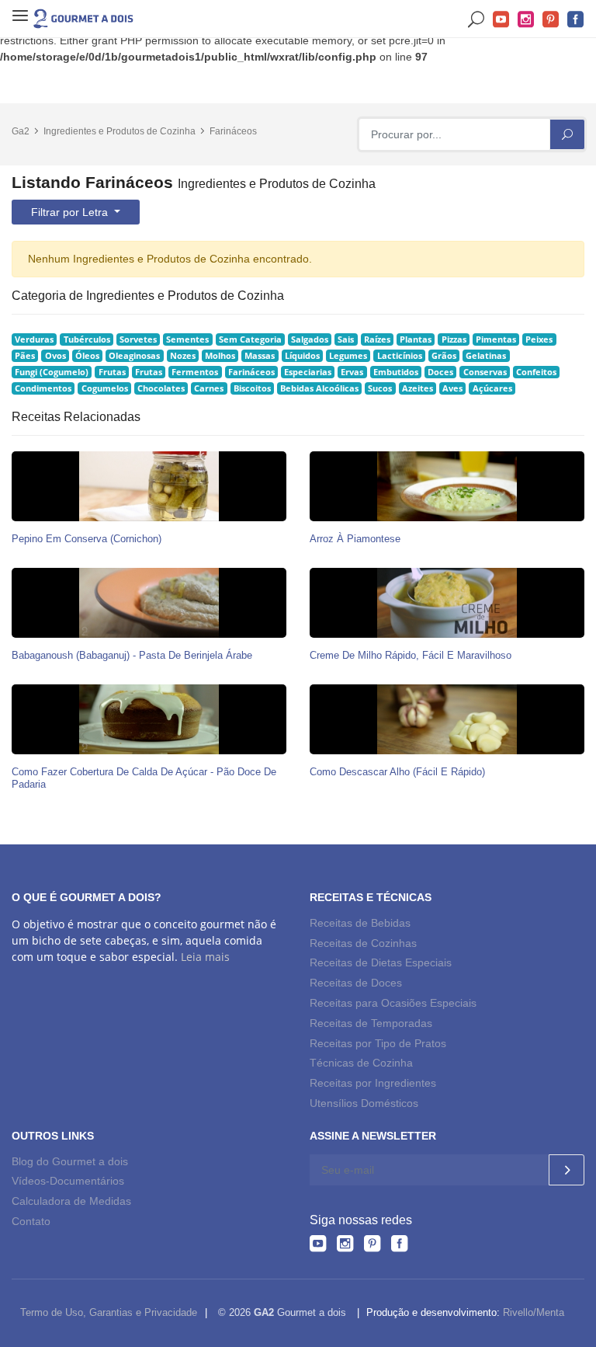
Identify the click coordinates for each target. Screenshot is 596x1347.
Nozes (183, 355)
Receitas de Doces (356, 982)
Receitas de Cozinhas (363, 943)
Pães (25, 355)
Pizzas (454, 339)
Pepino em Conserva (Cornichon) (86, 539)
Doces (440, 372)
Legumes (348, 355)
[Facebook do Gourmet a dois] (399, 1243)
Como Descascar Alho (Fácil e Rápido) (397, 772)
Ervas (352, 372)
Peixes (539, 339)
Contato (31, 1221)
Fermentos (195, 372)
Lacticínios (399, 355)
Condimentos (43, 388)
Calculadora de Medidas (71, 1201)
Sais (346, 339)
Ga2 (20, 131)
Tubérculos (87, 339)
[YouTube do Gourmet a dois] (318, 1243)
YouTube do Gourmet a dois (501, 20)
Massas (259, 355)
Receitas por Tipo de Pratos (378, 1043)
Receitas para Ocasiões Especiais (393, 1003)
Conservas (485, 372)
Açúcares (492, 388)
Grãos (443, 355)
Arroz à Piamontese (355, 539)
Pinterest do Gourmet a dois (551, 20)
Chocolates (161, 388)
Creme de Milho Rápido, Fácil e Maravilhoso (410, 655)
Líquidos (302, 355)
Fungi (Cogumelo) (51, 372)
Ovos (55, 355)
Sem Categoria (250, 339)
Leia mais (205, 956)
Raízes (377, 339)
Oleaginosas (134, 355)
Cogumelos (104, 388)
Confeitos (536, 372)
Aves (452, 388)
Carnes (209, 388)
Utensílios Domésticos (364, 1103)
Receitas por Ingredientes (373, 1083)
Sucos (380, 388)
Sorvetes (138, 339)
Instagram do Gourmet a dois (526, 20)
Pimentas (496, 339)
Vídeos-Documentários (68, 1181)
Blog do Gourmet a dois (70, 1161)
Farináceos (233, 131)
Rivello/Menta (533, 1312)
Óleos (87, 355)
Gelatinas (486, 355)
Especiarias (307, 372)
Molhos (220, 355)
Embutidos (395, 372)
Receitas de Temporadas (371, 1023)
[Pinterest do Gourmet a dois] (372, 1243)
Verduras (34, 339)
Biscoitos (252, 388)
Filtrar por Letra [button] (71, 212)
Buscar (476, 20)
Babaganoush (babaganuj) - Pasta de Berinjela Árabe (132, 655)
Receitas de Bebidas (360, 923)
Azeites (417, 388)
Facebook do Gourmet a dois (575, 20)
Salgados (309, 339)
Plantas (415, 339)
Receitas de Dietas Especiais (381, 962)
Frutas (112, 372)
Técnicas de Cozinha (361, 1062)
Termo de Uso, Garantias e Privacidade (108, 1312)
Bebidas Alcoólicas (319, 388)
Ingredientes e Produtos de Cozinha (119, 131)
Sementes (187, 339)
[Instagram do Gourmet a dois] (345, 1243)
